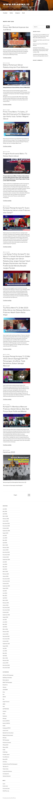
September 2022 (6, 614)
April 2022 (5, 626)
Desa (4, 692)
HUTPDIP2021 (6, 708)
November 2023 (6, 581)
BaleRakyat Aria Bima (7, 677)
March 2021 (5, 658)
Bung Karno (5, 684)
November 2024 (6, 554)
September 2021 (6, 643)
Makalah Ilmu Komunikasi (8, 732)
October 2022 (6, 612)
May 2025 (5, 540)
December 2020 (6, 665)
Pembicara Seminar (7, 742)
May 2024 (5, 566)
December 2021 (6, 636)
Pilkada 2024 (5, 744)
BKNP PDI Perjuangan (7, 682)
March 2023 (5, 600)
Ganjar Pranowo (6, 701)
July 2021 (5, 648)
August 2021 (5, 646)
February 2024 (6, 573)
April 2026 (5, 513)
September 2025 (6, 530)
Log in (4, 783)
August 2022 (5, 617)
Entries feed (5, 786)
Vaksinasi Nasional (6, 776)
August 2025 (5, 533)
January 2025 (5, 549)
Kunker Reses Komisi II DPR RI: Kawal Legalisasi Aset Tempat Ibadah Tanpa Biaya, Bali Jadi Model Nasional (41, 36)
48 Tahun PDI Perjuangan (8, 675)
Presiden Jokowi (6, 754)
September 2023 (6, 585)
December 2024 (6, 552)
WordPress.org (6, 790)
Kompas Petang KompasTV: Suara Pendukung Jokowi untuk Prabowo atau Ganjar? (16, 210)
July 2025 (5, 535)
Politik (4, 749)
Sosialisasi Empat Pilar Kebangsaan (10, 764)
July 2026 (5, 509)
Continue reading (7, 57)
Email (23, 12)
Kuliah (4, 725)
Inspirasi (4, 711)
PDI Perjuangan (6, 740)
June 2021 (5, 650)
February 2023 (6, 602)
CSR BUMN (5, 689)
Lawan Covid (5, 730)
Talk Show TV (5, 766)
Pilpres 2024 (5, 747)
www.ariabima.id (16, 4)
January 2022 (5, 634)
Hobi (4, 706)
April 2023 (5, 597)
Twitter (11, 12)
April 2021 (5, 655)
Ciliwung (4, 687)
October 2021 (5, 641)
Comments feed (6, 788)
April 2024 (5, 569)
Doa (3, 694)
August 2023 (5, 588)
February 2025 (6, 547)
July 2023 (5, 590)
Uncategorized (6, 773)
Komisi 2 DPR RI (6, 720)
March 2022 (5, 629)
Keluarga (4, 718)
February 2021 (6, 660)
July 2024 (5, 561)
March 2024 (5, 571)
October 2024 (6, 557)
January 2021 (5, 662)
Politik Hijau (5, 752)
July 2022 (5, 619)
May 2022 (5, 624)
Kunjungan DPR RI (6, 728)
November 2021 (6, 638)
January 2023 (5, 605)
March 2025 (5, 545)
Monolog (4, 737)
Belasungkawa (6, 680)
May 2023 (5, 595)
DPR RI (4, 696)
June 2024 (5, 564)
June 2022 (5, 622)
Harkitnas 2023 (9, 452)
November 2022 (6, 610)
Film (3, 699)
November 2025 (6, 525)
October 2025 (6, 528)
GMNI (4, 704)
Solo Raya (5, 761)
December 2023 (6, 578)
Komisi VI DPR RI (6, 723)
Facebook (5, 12)
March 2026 (5, 516)
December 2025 (6, 523)
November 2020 (6, 667)
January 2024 (5, 576)
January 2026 (5, 521)
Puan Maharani (6, 756)
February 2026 (6, 518)
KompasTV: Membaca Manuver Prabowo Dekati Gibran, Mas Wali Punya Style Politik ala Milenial (16, 409)
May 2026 (5, 511)
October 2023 (6, 583)
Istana (4, 713)
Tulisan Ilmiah (5, 768)
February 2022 (6, 631)
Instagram (17, 12)
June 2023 (5, 593)
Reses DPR (5, 759)
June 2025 (5, 537)
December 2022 (6, 607)
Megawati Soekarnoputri (8, 735)
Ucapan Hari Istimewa (7, 771)
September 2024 (6, 559)
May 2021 (5, 653)
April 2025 (5, 542)
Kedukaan (5, 716)
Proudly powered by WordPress (9, 797)
